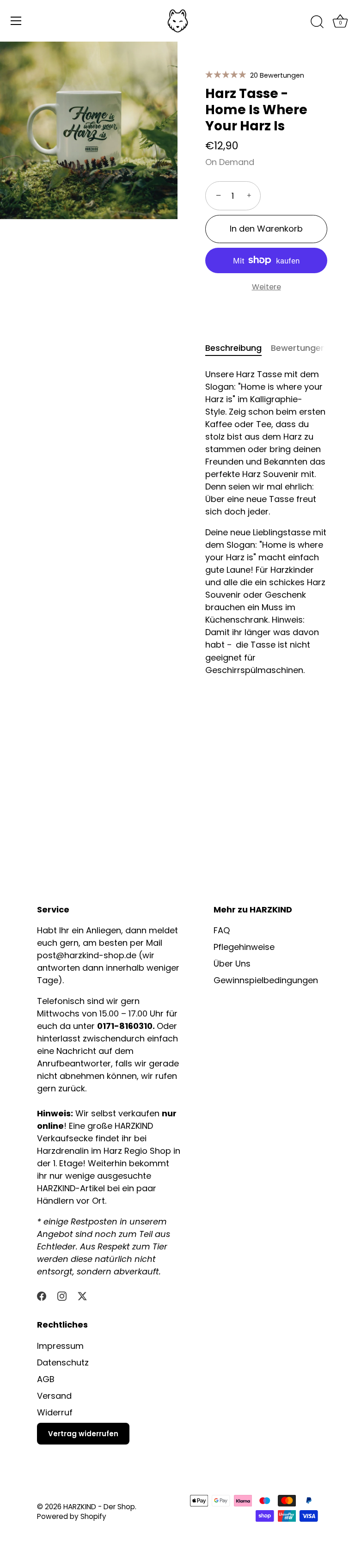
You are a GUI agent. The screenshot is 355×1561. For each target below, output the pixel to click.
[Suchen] (317, 22)
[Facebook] (41, 1295)
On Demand (229, 162)
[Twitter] (82, 1295)
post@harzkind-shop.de (88, 955)
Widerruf (55, 1412)
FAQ (222, 930)
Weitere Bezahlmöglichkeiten (266, 293)
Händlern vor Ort (71, 1200)
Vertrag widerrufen (83, 1434)
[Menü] (16, 21)
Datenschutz (63, 1362)
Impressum (60, 1346)
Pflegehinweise (244, 947)
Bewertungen (298, 348)
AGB (46, 1379)
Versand (54, 1396)
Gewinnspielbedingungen (266, 980)
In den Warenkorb (266, 228)
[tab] (238, 348)
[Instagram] (62, 1295)
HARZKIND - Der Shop (99, 1507)
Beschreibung (233, 348)
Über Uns (232, 963)
